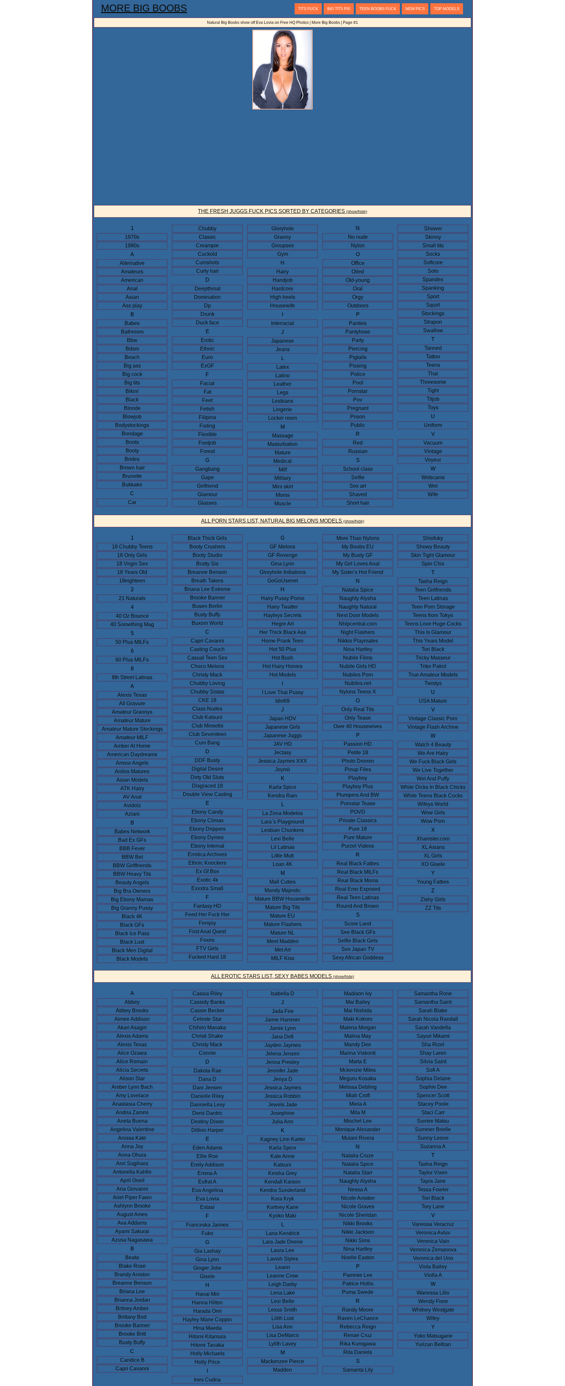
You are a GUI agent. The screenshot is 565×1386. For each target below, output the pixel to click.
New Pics (415, 9)
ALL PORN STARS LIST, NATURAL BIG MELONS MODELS (282, 521)
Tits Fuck (308, 9)
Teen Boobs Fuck (377, 9)
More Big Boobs (144, 8)
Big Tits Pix (338, 9)
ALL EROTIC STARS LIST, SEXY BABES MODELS (282, 976)
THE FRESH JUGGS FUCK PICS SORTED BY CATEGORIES (282, 211)
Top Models (446, 9)
